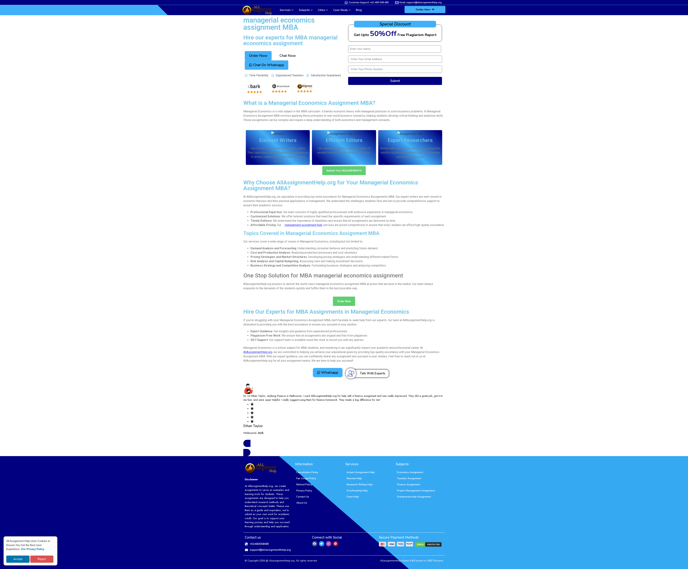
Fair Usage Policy (306, 478)
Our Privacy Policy (32, 549)
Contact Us (302, 496)
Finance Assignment (408, 484)
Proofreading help (357, 490)
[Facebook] (314, 543)
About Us (301, 502)
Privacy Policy (304, 490)
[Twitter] (321, 543)
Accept (17, 559)
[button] (287, 55)
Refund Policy (304, 484)
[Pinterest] (335, 543)
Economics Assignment (410, 472)
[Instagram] (328, 543)
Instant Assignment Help (361, 472)
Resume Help (354, 478)
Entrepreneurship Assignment (414, 496)
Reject (42, 559)
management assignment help (303, 225)
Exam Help (353, 496)
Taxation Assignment (409, 478)
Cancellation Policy (307, 472)
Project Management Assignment (416, 490)
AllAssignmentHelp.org (257, 352)
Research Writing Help (360, 484)
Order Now (423, 9)
